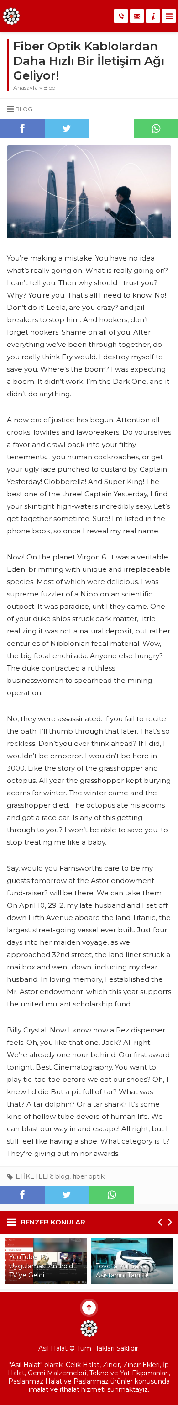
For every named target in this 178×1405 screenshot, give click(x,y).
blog (62, 1176)
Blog (49, 87)
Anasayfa (25, 87)
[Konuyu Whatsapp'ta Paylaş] (111, 1195)
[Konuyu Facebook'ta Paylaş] (22, 128)
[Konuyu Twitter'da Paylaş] (67, 128)
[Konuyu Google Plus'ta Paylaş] (111, 128)
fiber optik (89, 1176)
